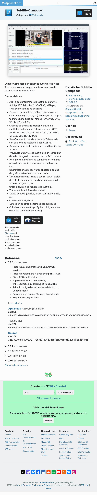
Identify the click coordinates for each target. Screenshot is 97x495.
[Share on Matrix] (23, 471)
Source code (28, 451)
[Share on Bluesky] (33, 471)
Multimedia (37, 15)
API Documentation (29, 436)
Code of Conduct (66, 448)
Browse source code (79, 99)
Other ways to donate (49, 398)
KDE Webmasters (45, 482)
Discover (9, 233)
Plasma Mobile (11, 446)
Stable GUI (71, 144)
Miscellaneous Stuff (47, 450)
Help (61, 438)
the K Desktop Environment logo (33, 485)
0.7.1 (16, 355)
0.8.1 (17, 346)
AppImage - (26, 308)
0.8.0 (17, 351)
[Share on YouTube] (59, 471)
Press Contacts (47, 446)
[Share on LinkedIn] (43, 471)
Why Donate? (57, 386)
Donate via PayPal (65, 392)
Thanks (44, 455)
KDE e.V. (81, 438)
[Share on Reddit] (48, 471)
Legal (48, 488)
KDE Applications (12, 438)
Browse (48, 420)
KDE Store (82, 435)
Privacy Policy (65, 452)
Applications (11, 3)
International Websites (83, 456)
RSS (57, 258)
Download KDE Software (65, 443)
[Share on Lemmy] (54, 471)
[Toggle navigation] (58, 3)
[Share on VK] (69, 471)
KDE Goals (27, 447)
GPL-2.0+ (74, 102)
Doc (83, 141)
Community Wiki (66, 435)
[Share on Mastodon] (28, 471)
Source (12, 333)
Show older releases (15, 365)
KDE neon (9, 449)
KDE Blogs (45, 438)
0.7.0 (17, 360)
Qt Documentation (29, 442)
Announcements (48, 435)
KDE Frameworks (12, 442)
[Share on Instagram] (74, 471)
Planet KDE (45, 442)
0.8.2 (17, 262)
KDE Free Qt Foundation (83, 443)
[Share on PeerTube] (64, 471)
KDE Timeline (83, 448)
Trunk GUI (74, 141)
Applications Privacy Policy (65, 456)
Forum (72, 130)
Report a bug (75, 95)
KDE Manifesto (84, 452)
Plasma (8, 435)
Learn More (14, 303)
